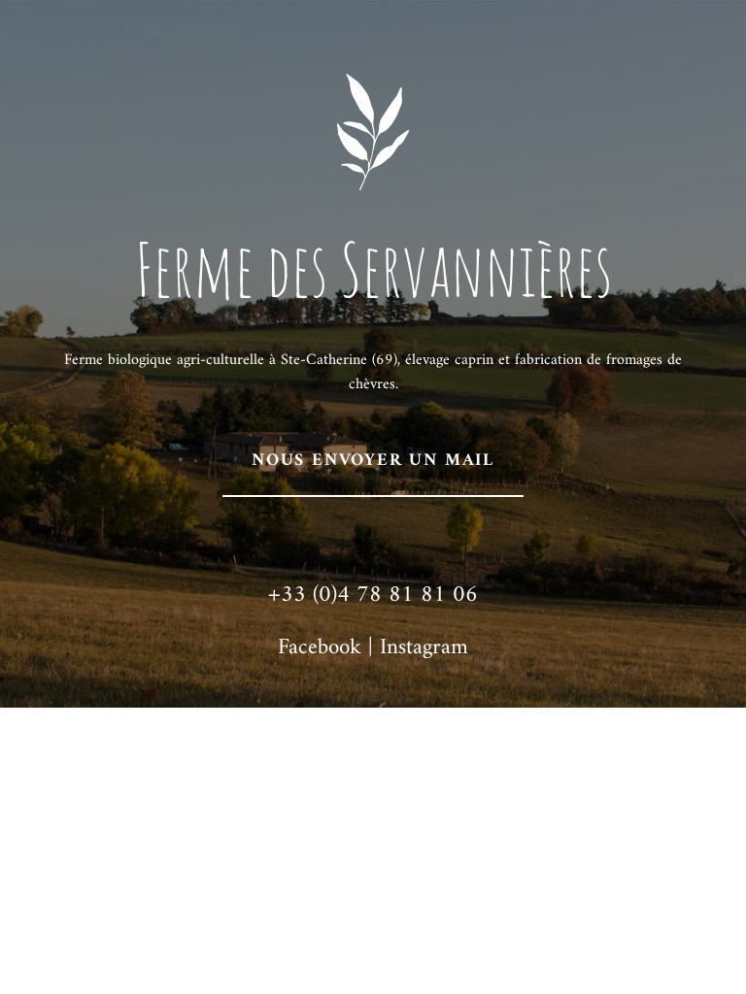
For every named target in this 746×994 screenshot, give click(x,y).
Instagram (424, 648)
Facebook (319, 648)
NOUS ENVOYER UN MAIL (373, 461)
